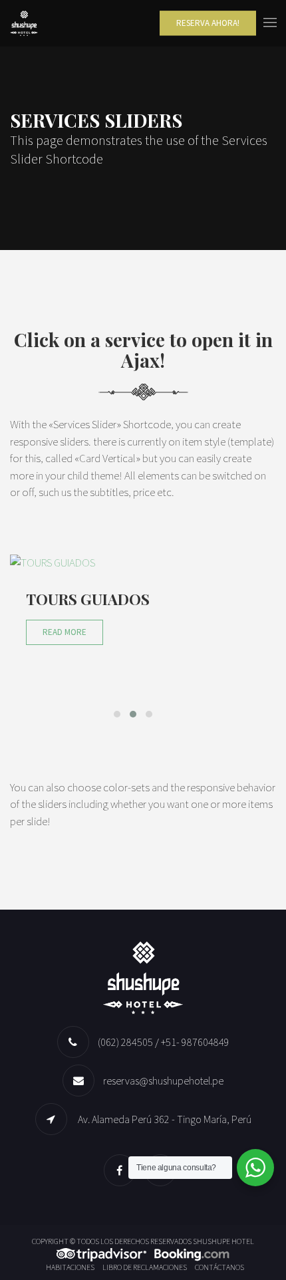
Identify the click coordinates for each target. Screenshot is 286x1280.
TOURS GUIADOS (88, 599)
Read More (64, 632)
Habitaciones (70, 1267)
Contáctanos (219, 1267)
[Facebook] (123, 1170)
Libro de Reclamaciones (144, 1267)
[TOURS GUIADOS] (133, 563)
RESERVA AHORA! (207, 23)
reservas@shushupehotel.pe (163, 1080)
